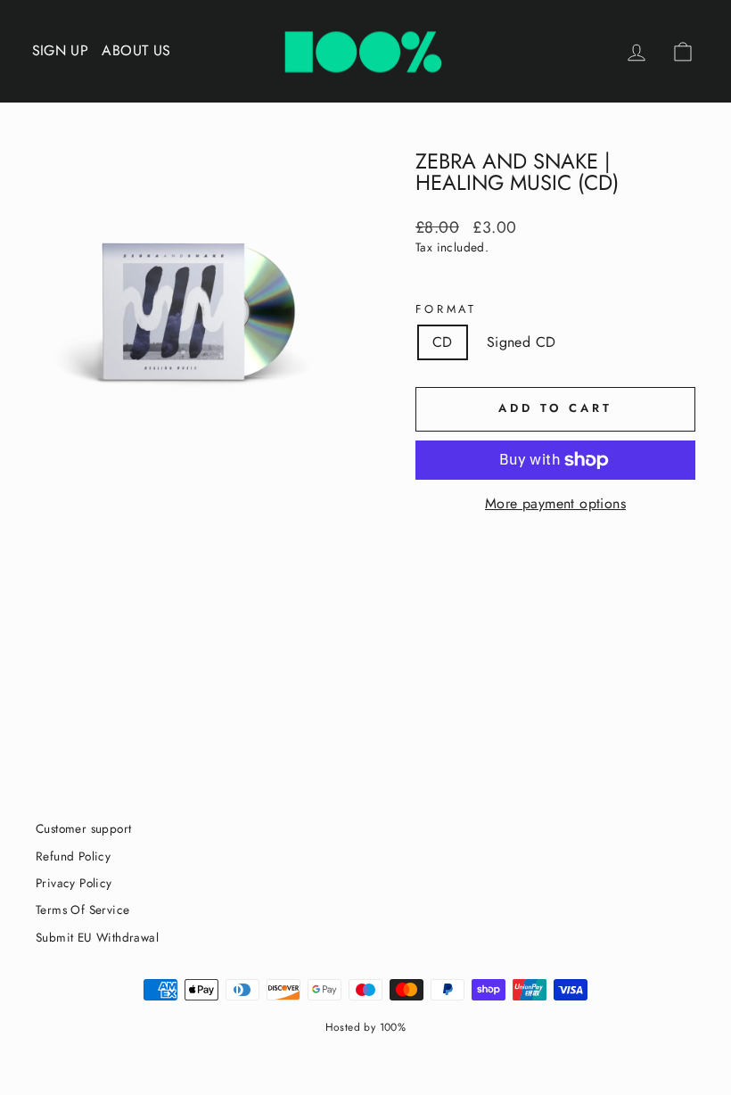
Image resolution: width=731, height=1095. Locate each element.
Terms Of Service (82, 909)
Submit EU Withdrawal (97, 937)
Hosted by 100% (366, 1027)
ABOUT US (136, 50)
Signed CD (521, 342)
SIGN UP (60, 50)
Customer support (83, 828)
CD (442, 342)
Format (446, 309)
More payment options (555, 504)
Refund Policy (73, 856)
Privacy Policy (74, 883)
